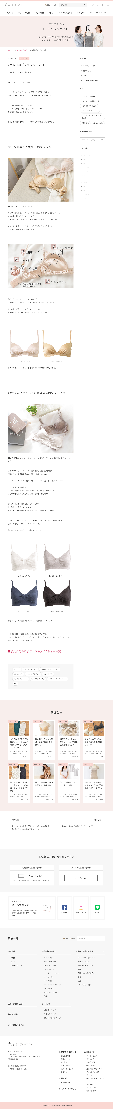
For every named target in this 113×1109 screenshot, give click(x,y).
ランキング (46, 1004)
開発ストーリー (66, 1059)
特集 (51, 13)
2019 (85, 183)
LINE (97, 912)
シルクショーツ (50, 962)
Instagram (81, 912)
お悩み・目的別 (24, 13)
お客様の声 (81, 13)
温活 (79, 969)
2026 (85, 156)
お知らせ (64, 1072)
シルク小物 (48, 977)
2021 (85, 175)
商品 (48, 5)
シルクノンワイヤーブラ (50, 669)
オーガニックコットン (52, 985)
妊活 (79, 977)
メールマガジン (91, 1088)
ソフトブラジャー (21, 679)
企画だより (87, 71)
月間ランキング (50, 1010)
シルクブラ (19, 674)
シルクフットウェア (51, 973)
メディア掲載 (65, 1066)
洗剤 (46, 996)
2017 (85, 190)
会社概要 (64, 1062)
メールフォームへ (81, 878)
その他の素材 (49, 989)
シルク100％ (98, 123)
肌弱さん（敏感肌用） (86, 973)
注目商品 (11, 951)
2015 (85, 198)
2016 (85, 194)
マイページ (90, 1084)
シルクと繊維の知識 (90, 81)
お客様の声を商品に (89, 106)
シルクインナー (50, 965)
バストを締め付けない (86, 958)
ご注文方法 (90, 1059)
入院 (79, 981)
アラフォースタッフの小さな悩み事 (92, 117)
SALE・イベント (16, 965)
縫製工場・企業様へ (68, 1069)
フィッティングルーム (90, 111)
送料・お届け (91, 1066)
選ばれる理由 (65, 1056)
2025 (85, 159)
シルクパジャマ (50, 969)
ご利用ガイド (89, 1052)
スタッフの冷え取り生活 (90, 101)
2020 (85, 179)
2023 (85, 167)
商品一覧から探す (49, 951)
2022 (85, 171)
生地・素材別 (39, 13)
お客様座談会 (65, 1082)
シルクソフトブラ (30, 669)
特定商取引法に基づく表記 (17, 1069)
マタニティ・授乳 (84, 985)
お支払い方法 (91, 1062)
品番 (55, 5)
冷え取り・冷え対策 (85, 965)
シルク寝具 (48, 981)
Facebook (65, 912)
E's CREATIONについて (67, 1052)
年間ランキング (50, 1014)
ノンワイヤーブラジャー (57, 679)
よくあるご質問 (91, 1056)
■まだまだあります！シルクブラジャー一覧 (34, 651)
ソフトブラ (48, 674)
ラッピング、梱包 (92, 1072)
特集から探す (13, 1014)
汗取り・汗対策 (84, 962)
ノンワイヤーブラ (38, 679)
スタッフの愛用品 (88, 96)
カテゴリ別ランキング (52, 1018)
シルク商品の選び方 (64, 13)
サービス (89, 1075)
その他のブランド (50, 992)
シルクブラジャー (33, 674)
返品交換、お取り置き (94, 1069)
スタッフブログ (89, 66)
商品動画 (85, 123)
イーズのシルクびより (67, 1089)
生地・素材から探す (16, 1004)
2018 (85, 186)
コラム (85, 76)
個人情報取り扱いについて (17, 1066)
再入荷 (12, 962)
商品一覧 (10, 13)
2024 (85, 163)
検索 (102, 139)
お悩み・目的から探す (84, 951)
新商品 (12, 958)
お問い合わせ (91, 1091)
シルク (17, 669)
